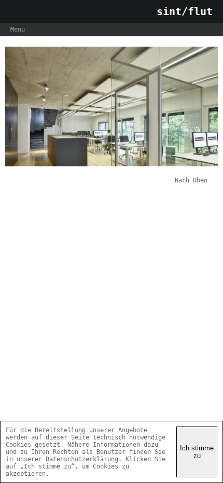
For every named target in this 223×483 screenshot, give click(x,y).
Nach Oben (191, 180)
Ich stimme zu (197, 452)
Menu (17, 29)
